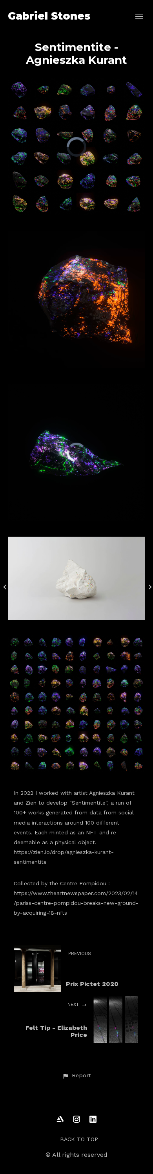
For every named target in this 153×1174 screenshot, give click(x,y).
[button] (76, 1075)
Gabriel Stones (49, 16)
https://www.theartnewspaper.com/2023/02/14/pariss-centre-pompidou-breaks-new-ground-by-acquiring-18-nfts (76, 903)
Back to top (79, 1139)
